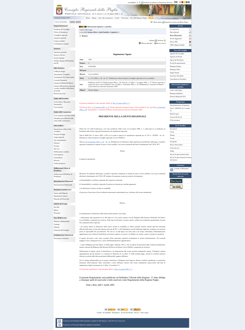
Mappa (94, 18)
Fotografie (173, 141)
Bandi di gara (174, 114)
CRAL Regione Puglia (177, 45)
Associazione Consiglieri (62, 74)
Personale (57, 213)
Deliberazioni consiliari (61, 152)
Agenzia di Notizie (176, 57)
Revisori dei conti (59, 93)
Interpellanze (58, 157)
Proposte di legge (59, 134)
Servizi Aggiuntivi (176, 38)
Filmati (172, 135)
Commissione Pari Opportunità (64, 77)
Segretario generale (60, 52)
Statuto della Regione (61, 193)
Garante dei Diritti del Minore (63, 83)
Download (173, 129)
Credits (99, 312)
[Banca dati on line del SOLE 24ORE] (176, 188)
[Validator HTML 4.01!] (109, 309)
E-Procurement (175, 120)
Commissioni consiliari (61, 44)
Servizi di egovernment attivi (179, 154)
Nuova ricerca (161, 43)
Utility (172, 151)
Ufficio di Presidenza (61, 32)
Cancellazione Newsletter (178, 79)
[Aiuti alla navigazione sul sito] (78, 22)
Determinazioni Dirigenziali (63, 185)
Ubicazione (124, 18)
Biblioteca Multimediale (61, 221)
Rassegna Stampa (175, 66)
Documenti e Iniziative (61, 238)
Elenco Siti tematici (176, 145)
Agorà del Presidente (177, 60)
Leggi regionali (59, 137)
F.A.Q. (172, 132)
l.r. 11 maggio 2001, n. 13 (100, 107)
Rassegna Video (175, 69)
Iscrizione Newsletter (177, 76)
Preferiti (161, 40)
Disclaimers (116, 312)
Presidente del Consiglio (62, 29)
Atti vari (56, 149)
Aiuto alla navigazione (105, 18)
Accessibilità (107, 312)
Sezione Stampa (59, 58)
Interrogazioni (58, 154)
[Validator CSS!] (122, 309)
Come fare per (174, 148)
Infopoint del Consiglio (61, 230)
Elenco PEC (174, 42)
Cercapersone (174, 29)
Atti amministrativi (60, 140)
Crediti (117, 18)
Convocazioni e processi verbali (64, 115)
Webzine (56, 227)
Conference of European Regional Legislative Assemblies (81, 324)
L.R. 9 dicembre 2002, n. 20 (94, 142)
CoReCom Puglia (59, 71)
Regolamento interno (61, 196)
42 (151, 107)
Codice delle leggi (176, 90)
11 (86, 107)
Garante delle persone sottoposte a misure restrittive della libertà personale (64, 88)
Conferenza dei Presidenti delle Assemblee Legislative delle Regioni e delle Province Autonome (94, 320)
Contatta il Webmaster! (181, 168)
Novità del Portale (127, 312)
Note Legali (144, 312)
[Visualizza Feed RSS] (151, 18)
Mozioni (56, 160)
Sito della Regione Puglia (138, 18)
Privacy (136, 312)
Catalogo (57, 224)
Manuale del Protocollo (61, 199)
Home (88, 18)
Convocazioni (58, 107)
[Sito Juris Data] (176, 182)
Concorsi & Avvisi (176, 117)
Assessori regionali (60, 38)
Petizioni (57, 143)
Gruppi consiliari (59, 41)
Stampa (152, 40)
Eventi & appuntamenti (177, 63)
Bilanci (56, 210)
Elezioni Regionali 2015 (178, 96)
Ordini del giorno (59, 163)
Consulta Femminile (60, 80)
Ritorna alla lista (147, 43)
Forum (172, 138)
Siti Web (56, 207)
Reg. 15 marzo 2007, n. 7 (121, 103)
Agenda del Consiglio (177, 53)
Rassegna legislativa (176, 93)
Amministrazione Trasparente (179, 105)
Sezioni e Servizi (59, 55)
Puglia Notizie (174, 73)
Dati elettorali (174, 32)
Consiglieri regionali (60, 35)
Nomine (56, 146)
